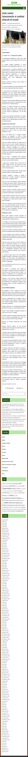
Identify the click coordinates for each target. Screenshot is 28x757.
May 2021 (4, 625)
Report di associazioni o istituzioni (9, 464)
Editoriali (4, 449)
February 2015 (5, 750)
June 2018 (4, 684)
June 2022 (4, 603)
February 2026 (5, 530)
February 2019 (5, 671)
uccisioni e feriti (6, 511)
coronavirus (23, 488)
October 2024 (5, 557)
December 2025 (5, 533)
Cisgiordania (7, 488)
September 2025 (6, 538)
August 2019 (5, 661)
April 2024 (4, 567)
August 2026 (5, 520)
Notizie (3, 455)
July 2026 (4, 521)
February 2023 (5, 590)
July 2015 (4, 741)
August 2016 (5, 721)
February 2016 (5, 731)
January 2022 (5, 612)
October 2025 (5, 536)
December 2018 (5, 674)
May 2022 (4, 605)
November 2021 (6, 615)
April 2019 (4, 667)
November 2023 (6, 575)
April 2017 (4, 708)
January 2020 (5, 652)
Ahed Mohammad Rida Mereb (13, 23)
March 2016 (5, 729)
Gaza (11, 495)
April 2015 (4, 746)
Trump (24, 509)
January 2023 (5, 592)
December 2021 (5, 614)
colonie (18, 488)
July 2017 (4, 703)
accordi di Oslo (8, 483)
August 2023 (5, 580)
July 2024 (4, 562)
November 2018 (6, 676)
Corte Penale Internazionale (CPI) (7, 490)
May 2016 (4, 726)
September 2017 (6, 699)
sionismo (11, 509)
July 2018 (4, 682)
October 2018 (5, 677)
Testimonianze (5, 467)
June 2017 (4, 704)
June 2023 (4, 583)
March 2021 (5, 629)
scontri (7, 509)
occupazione (5, 507)
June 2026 (4, 523)
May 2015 (4, 745)
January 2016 (5, 733)
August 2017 (5, 701)
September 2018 (6, 679)
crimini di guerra (18, 491)
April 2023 (4, 587)
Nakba (16, 505)
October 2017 (5, 698)
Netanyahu (21, 505)
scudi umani (17, 29)
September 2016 (6, 719)
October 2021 (5, 617)
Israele (6, 500)
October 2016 (5, 718)
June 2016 (4, 724)
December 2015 (5, 734)
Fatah (8, 495)
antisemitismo (5, 486)
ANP (20, 484)
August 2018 (5, 681)
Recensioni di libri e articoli (7, 461)
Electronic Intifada (6, 27)
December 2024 (5, 553)
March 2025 (5, 548)
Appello (3, 440)
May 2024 (4, 565)
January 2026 (5, 531)
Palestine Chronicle (18, 507)
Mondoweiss (11, 505)
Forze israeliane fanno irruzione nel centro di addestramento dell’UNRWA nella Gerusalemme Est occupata (13, 405)
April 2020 (4, 647)
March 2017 (5, 709)
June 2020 (4, 644)
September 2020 (6, 639)
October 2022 (5, 597)
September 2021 (6, 619)
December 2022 (5, 593)
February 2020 (5, 651)
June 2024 (4, 563)
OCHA (10, 507)
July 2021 (4, 622)
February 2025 (5, 550)
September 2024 (6, 558)
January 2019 (5, 672)
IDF (3, 500)
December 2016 (5, 714)
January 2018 (5, 693)
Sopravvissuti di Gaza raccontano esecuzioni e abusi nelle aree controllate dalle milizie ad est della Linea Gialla (13, 426)
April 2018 (4, 687)
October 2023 (5, 577)
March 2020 (5, 649)
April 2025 (4, 546)
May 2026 (4, 525)
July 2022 (4, 602)
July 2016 (4, 723)
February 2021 (5, 630)
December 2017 (5, 694)
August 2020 (5, 640)
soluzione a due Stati (17, 509)
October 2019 (5, 657)
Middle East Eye (9, 503)
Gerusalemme (6, 498)
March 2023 (5, 588)
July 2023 (4, 582)
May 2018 (4, 686)
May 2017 (4, 706)
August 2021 (5, 620)
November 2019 (6, 656)
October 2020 (5, 637)
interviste (4, 452)
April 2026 (4, 526)
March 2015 (5, 748)
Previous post (10, 388)
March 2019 (5, 669)
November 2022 (6, 595)
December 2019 (5, 654)
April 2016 (4, 728)
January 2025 (5, 551)
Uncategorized (5, 470)
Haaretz (13, 498)
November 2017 (6, 696)
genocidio (16, 495)
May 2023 (4, 585)
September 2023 (6, 578)
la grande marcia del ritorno (15, 500)
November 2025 (6, 535)
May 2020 (4, 645)
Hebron (22, 498)
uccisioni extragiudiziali (16, 511)
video (3, 473)
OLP (13, 507)
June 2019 (4, 664)
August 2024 (5, 560)
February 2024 (5, 570)
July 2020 (4, 642)
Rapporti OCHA (5, 458)
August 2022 (5, 600)
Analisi (3, 437)
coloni (14, 488)
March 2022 (5, 609)
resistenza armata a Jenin (8, 29)
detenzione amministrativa (14, 492)
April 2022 (4, 607)
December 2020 (5, 634)
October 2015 (5, 738)
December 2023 (5, 573)
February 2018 (5, 691)
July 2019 (4, 662)
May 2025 (4, 545)
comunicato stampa (6, 443)
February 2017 (5, 711)
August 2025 (5, 540)
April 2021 (4, 627)
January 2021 (5, 632)
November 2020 (6, 635)
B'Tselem (20, 486)
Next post (18, 388)
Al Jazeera (15, 484)
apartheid (12, 486)
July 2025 (4, 541)
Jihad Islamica (14, 27)
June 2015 (4, 743)
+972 (3, 484)
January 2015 (5, 751)
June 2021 (4, 624)
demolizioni (5, 493)
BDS (23, 486)
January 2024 (5, 572)
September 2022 (6, 598)
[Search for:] (14, 393)
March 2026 (5, 528)
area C (16, 486)
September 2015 (6, 740)
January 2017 (5, 713)
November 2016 (6, 716)
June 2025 (4, 543)
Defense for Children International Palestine (12, 25)
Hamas (19, 498)
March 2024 (5, 568)
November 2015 (6, 736)
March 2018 (5, 689)
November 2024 (6, 555)
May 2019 (4, 666)
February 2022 (5, 610)
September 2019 (6, 659)
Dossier (3, 446)
